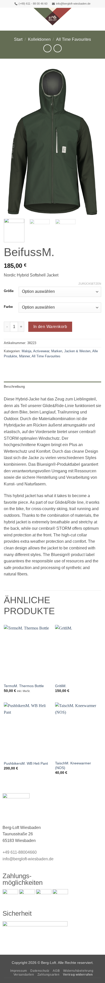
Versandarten (24, 974)
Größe (9, 291)
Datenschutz (39, 971)
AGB (56, 971)
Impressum (18, 971)
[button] (7, 16)
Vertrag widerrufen (78, 974)
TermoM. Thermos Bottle (24, 686)
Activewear (41, 351)
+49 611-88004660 (20, 852)
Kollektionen (39, 39)
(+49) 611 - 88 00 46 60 (33, 3)
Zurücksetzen (89, 283)
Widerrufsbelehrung (78, 971)
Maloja (26, 351)
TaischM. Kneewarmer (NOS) (73, 765)
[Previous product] (57, 48)
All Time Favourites (73, 39)
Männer (24, 356)
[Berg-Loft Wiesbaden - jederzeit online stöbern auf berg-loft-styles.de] (52, 17)
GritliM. (61, 686)
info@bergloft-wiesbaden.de (73, 3)
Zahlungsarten (48, 974)
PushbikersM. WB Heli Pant (26, 763)
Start (18, 39)
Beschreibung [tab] (14, 386)
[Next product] (47, 48)
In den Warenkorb (50, 326)
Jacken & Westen (77, 351)
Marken (56, 351)
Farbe (8, 307)
